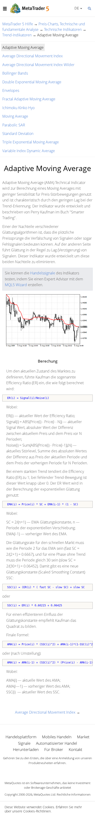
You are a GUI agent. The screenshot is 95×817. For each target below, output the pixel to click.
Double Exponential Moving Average (31, 81)
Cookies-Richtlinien (37, 811)
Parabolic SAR (13, 125)
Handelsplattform (21, 736)
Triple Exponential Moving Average (30, 142)
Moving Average (15, 116)
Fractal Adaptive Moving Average (28, 99)
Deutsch (76, 8)
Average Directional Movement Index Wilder (38, 64)
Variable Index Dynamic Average (28, 150)
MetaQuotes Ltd (44, 794)
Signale (24, 743)
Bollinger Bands (15, 73)
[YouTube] (55, 771)
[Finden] (89, 8)
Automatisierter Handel (56, 743)
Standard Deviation (17, 133)
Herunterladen (26, 749)
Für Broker (53, 749)
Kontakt (75, 749)
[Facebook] (40, 771)
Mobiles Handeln (56, 736)
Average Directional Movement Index (32, 55)
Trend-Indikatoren (17, 35)
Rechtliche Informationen (74, 794)
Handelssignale (42, 273)
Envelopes (10, 90)
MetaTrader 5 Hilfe (17, 23)
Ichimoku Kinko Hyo (18, 107)
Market (83, 736)
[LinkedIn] (47, 771)
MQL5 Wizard (16, 284)
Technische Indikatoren (63, 29)
